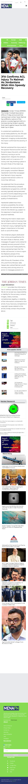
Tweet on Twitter (21, 102)
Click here (14, 720)
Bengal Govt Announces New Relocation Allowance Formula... (21, 368)
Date (3, 97)
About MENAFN (8, 734)
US (5, 40)
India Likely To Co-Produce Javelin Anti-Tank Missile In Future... (13, 467)
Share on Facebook (11, 102)
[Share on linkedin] (11, 104)
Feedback (6, 738)
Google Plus (13, 765)
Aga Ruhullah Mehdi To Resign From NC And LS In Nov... (12, 642)
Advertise (6, 732)
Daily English (8, 745)
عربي (16, 2)
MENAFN (5, 111)
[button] (20, 2)
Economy (14, 42)
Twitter (11, 763)
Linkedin (12, 769)
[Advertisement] (14, 22)
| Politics (5, 42)
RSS (11, 771)
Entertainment (9, 45)
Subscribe (15, 755)
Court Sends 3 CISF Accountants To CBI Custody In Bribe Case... (13, 604)
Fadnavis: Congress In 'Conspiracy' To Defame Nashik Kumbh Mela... (12, 583)
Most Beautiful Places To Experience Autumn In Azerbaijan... (21, 354)
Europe (13, 40)
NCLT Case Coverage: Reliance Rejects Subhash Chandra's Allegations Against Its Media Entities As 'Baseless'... (13, 565)
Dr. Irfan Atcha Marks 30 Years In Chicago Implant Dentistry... (21, 392)
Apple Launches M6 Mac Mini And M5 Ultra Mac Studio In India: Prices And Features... (12, 508)
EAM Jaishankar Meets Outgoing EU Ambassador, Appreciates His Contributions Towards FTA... (12, 488)
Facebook (12, 761)
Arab (20, 40)
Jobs (5, 736)
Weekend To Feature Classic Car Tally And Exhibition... (20, 361)
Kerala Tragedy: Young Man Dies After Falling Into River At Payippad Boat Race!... (13, 527)
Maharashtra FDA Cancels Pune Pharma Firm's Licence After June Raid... (13, 546)
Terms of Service (8, 725)
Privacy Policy (7, 728)
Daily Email (12, 767)
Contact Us (6, 730)
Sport (20, 45)
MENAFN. (11, 779)
